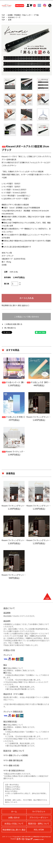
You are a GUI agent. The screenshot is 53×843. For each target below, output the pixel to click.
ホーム (14, 811)
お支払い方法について (14, 823)
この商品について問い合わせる (26, 316)
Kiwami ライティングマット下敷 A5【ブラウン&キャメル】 (25, 575)
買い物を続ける (10, 328)
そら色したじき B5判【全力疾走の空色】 (22, 417)
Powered (13, 839)
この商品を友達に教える (13, 324)
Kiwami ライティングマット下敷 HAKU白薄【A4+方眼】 (28, 451)
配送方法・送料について (38, 823)
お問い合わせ (14, 817)
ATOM (41, 829)
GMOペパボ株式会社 (33, 837)
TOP (3, 15)
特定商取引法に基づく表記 (14, 829)
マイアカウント (38, 811)
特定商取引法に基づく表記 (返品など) (15, 305)
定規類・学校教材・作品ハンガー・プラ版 (23, 15)
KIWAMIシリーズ (14, 17)
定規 (9, 19)
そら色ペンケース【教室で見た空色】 (21, 382)
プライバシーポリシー (38, 817)
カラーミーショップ (7, 837)
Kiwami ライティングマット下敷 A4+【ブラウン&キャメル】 (26, 540)
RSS (35, 829)
